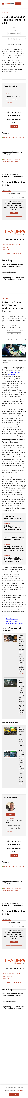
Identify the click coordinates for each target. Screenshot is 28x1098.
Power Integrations (14, 372)
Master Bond (6, 247)
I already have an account (14, 216)
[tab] (6, 190)
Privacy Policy (19, 1090)
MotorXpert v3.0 (13, 374)
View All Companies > (14, 253)
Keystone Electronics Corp (10, 244)
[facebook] (8, 39)
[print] (25, 39)
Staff (14, 27)
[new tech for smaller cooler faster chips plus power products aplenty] (10, 753)
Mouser (4, 249)
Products (5, 12)
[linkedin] (11, 39)
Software (5, 298)
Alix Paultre (10, 819)
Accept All (14, 1094)
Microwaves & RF (15, 327)
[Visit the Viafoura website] (22, 197)
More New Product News (14, 623)
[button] (3, 4)
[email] (19, 39)
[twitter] (14, 39)
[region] (14, 194)
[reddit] (17, 39)
